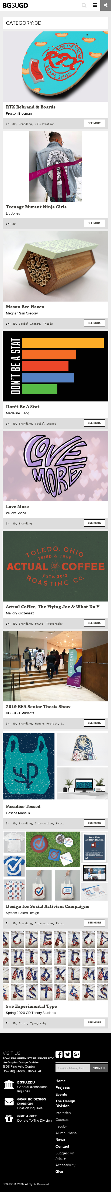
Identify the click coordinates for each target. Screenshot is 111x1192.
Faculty (61, 1126)
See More (94, 123)
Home (61, 1081)
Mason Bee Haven (25, 307)
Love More (17, 507)
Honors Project (46, 723)
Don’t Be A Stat (23, 407)
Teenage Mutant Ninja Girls (36, 207)
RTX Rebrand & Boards (31, 107)
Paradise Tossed (23, 807)
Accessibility (65, 1165)
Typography (54, 623)
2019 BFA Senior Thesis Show (38, 707)
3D (14, 123)
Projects (63, 1087)
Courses (62, 1119)
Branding (25, 123)
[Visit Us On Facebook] (59, 1054)
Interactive (44, 823)
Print (39, 623)
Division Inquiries (31, 1103)
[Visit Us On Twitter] (67, 1054)
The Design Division (65, 1103)
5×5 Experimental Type (31, 1006)
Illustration (44, 123)
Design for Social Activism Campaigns (47, 907)
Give (59, 1171)
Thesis (48, 323)
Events (61, 1094)
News (60, 1139)
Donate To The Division (34, 1118)
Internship (63, 1113)
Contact (62, 1146)
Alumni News (66, 1133)
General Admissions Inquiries (32, 1086)
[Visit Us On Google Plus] (76, 1054)
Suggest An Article (65, 1156)
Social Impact (29, 323)
